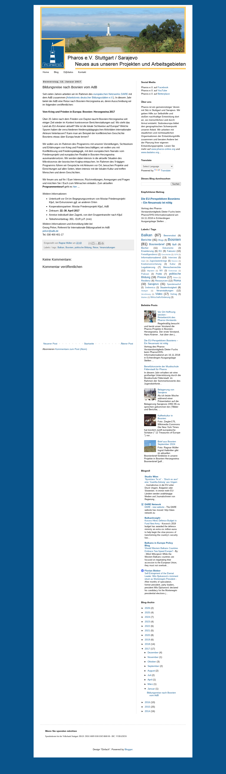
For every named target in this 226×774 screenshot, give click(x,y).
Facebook (163, 87)
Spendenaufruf (174, 284)
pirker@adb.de (50, 231)
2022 (148, 626)
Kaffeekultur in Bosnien (165, 417)
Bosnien (69, 247)
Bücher (145, 248)
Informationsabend (151, 257)
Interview (172, 257)
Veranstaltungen (107, 247)
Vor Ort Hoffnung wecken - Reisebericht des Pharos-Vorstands (167, 316)
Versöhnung (146, 294)
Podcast (145, 274)
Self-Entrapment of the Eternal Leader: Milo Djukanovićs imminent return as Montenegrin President (161, 576)
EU (160, 251)
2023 (148, 621)
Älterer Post (127, 343)
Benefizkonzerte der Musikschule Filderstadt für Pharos (161, 368)
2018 (148, 644)
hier (75, 186)
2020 (148, 635)
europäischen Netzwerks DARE (110, 94)
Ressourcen (161, 280)
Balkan (61, 247)
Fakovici (171, 251)
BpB (174, 244)
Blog (56, 72)
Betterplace (164, 93)
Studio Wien (151, 476)
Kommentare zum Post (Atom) (71, 349)
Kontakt (82, 72)
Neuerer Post (50, 343)
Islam (143, 261)
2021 (148, 630)
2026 (148, 608)
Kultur (172, 264)
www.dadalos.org (150, 152)
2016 (148, 702)
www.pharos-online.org (163, 149)
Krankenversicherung (151, 264)
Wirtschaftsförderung (160, 297)
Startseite (89, 343)
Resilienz (146, 280)
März (151, 684)
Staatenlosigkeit (168, 287)
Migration (150, 271)
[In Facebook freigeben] (99, 243)
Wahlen (144, 297)
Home (46, 72)
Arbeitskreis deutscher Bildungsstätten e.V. (90, 97)
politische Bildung (83, 247)
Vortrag (173, 294)
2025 (148, 612)
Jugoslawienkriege (158, 261)
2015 (148, 706)
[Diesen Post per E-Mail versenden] (90, 243)
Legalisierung (148, 267)
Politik (159, 273)
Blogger (129, 749)
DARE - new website (155, 507)
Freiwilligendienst (149, 254)
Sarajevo (153, 284)
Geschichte (166, 254)
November (153, 657)
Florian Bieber (152, 570)
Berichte (146, 239)
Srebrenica (150, 287)
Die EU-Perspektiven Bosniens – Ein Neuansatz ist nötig (161, 342)
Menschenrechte (172, 267)
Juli (150, 675)
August (152, 670)
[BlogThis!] (93, 243)
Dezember (153, 652)
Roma (177, 280)
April (150, 679)
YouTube (162, 90)
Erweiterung (147, 251)
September (154, 666)
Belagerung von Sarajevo (166, 391)
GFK (176, 254)
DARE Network (153, 504)
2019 (148, 639)
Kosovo (175, 261)
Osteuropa (172, 271)
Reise (95, 247)
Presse (161, 277)
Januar (152, 688)
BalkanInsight (152, 518)
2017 (148, 648)
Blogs (161, 240)
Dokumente (167, 248)
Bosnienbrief (156, 244)
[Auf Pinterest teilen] (102, 243)
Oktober (152, 661)
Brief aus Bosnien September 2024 (167, 443)
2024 (148, 617)
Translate (166, 170)
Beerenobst (170, 235)
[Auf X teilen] (96, 243)
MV (161, 271)
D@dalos (68, 72)
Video (158, 293)
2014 (148, 711)
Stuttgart (144, 291)
